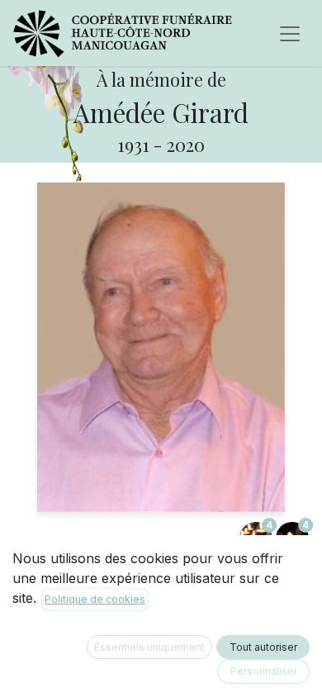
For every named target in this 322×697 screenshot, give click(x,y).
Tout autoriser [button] (263, 647)
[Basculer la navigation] (290, 33)
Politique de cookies (95, 599)
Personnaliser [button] (263, 671)
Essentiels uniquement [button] (149, 647)
